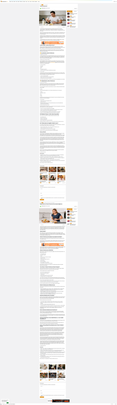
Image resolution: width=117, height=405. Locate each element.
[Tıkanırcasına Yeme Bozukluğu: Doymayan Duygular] (52, 377)
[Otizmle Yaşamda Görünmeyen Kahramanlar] (52, 368)
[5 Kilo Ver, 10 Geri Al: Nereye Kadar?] (52, 179)
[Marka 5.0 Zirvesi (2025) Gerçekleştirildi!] (72, 16)
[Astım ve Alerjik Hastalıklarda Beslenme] (61, 368)
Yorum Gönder (42, 199)
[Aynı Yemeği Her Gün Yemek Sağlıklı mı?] (44, 377)
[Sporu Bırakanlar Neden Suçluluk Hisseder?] (61, 171)
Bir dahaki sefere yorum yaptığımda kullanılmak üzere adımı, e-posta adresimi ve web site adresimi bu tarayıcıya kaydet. (52, 198)
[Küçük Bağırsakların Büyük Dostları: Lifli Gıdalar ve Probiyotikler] (44, 179)
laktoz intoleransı (52, 62)
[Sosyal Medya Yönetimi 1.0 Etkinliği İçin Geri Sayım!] (72, 23)
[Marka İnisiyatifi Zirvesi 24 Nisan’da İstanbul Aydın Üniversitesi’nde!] (72, 26)
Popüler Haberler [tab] (69, 11)
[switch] (114, 1)
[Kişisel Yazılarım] (4, 1)
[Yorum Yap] (58, 27)
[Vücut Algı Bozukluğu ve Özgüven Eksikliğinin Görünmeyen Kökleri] (72, 20)
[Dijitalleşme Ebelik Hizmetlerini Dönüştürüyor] (44, 171)
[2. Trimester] (44, 368)
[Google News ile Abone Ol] (42, 27)
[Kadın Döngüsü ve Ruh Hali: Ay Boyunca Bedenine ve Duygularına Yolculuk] (52, 171)
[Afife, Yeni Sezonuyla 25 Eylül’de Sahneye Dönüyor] (72, 13)
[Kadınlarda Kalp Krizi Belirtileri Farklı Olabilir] (61, 179)
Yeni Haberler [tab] (75, 11)
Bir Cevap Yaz (42, 383)
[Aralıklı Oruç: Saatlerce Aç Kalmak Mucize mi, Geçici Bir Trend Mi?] (61, 377)
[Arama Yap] (116, 1)
